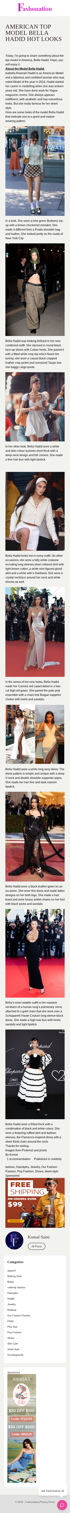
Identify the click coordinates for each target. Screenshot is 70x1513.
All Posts (36, 1246)
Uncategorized (15, 1354)
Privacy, (44, 1501)
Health (11, 1298)
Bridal (10, 1281)
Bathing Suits (14, 1276)
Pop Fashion (25, 1171)
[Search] (63, 8)
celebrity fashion (16, 1287)
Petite (10, 1321)
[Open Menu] (6, 8)
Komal (14, 1154)
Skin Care (12, 1343)
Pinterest (27, 1150)
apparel (11, 1270)
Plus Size (12, 1326)
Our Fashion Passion (19, 1315)
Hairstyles (22, 1167)
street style (51, 1171)
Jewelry (35, 1167)
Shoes (39, 1171)
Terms (51, 1501)
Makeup (11, 1309)
